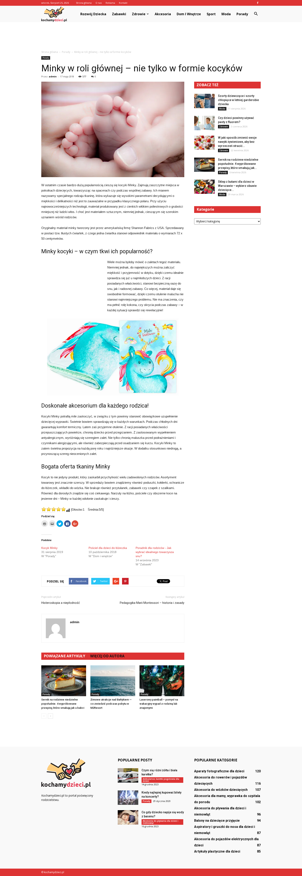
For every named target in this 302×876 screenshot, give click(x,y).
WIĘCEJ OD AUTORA (107, 656)
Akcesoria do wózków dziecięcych (221, 790)
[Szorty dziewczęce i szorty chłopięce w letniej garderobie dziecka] (204, 101)
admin (53, 76)
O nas (99, 2)
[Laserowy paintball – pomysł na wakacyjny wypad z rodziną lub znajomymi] (161, 680)
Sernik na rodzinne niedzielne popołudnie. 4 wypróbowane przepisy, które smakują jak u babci (62, 703)
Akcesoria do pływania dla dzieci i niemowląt (160, 821)
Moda (226, 14)
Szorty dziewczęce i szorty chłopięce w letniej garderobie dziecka (238, 100)
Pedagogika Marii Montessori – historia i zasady (152, 603)
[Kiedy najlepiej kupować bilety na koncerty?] (128, 797)
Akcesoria (163, 14)
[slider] (53, 509)
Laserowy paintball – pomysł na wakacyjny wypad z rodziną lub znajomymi (158, 703)
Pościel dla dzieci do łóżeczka (108, 548)
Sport (211, 14)
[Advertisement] (151, 36)
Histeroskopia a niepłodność (60, 603)
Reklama (110, 2)
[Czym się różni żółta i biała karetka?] (128, 775)
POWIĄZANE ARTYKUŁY (64, 656)
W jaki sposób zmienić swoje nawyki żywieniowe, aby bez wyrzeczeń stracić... (237, 142)
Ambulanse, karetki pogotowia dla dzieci (161, 779)
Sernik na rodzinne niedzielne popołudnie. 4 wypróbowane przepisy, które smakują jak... (238, 164)
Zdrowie (138, 14)
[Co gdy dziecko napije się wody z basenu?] (128, 817)
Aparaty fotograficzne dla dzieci (219, 771)
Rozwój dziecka (93, 14)
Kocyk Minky (49, 548)
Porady (242, 14)
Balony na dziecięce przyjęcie (217, 821)
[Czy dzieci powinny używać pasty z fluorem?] (204, 123)
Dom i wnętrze (189, 14)
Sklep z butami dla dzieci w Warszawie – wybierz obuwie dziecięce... (237, 186)
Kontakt (123, 2)
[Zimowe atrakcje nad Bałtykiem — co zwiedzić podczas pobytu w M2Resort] (112, 680)
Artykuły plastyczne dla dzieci (217, 851)
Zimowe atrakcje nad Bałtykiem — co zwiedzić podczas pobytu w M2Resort (111, 703)
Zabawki (119, 14)
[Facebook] (258, 3)
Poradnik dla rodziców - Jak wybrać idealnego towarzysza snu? (155, 552)
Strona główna (84, 2)
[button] (256, 14)
